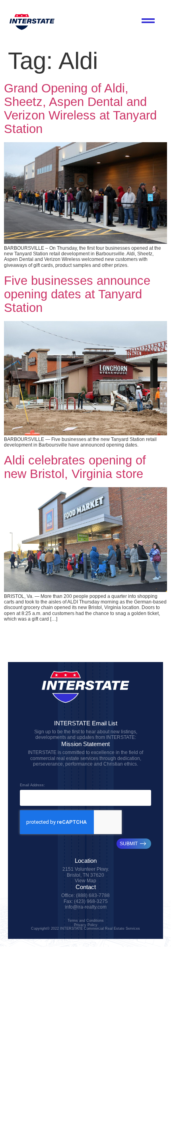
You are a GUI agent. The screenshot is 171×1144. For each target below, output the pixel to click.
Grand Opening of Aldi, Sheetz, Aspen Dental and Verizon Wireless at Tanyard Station (80, 108)
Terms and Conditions (86, 920)
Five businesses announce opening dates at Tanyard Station (77, 294)
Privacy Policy (85, 925)
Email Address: (32, 785)
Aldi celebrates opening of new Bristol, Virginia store (75, 467)
